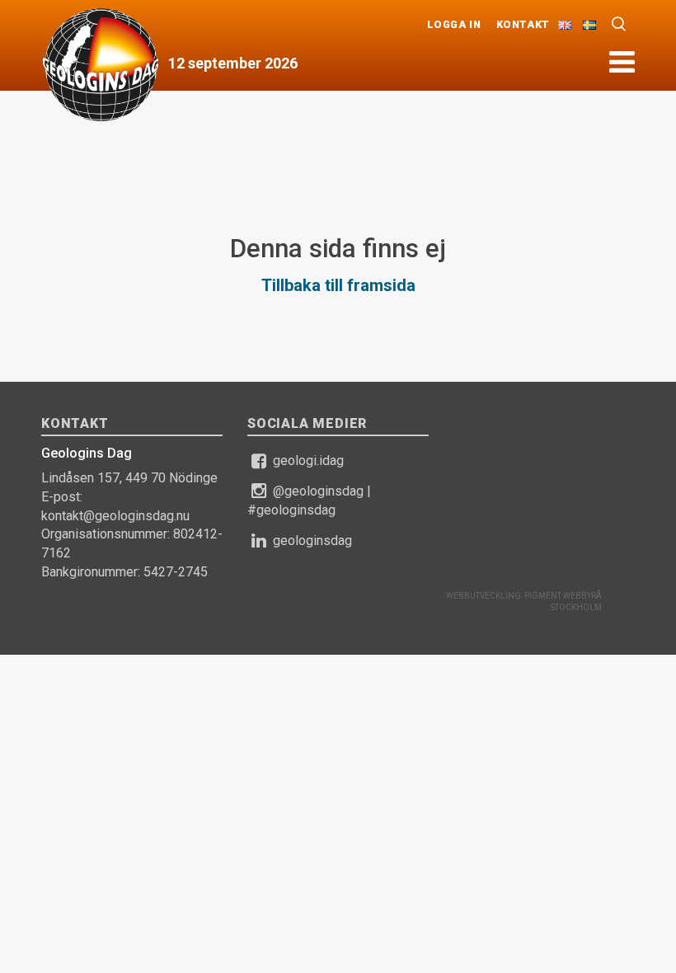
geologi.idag (308, 460)
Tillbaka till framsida (338, 285)
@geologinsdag (318, 491)
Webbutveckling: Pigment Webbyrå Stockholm (524, 601)
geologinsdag (312, 540)
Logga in (454, 24)
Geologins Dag (100, 64)
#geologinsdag (291, 510)
